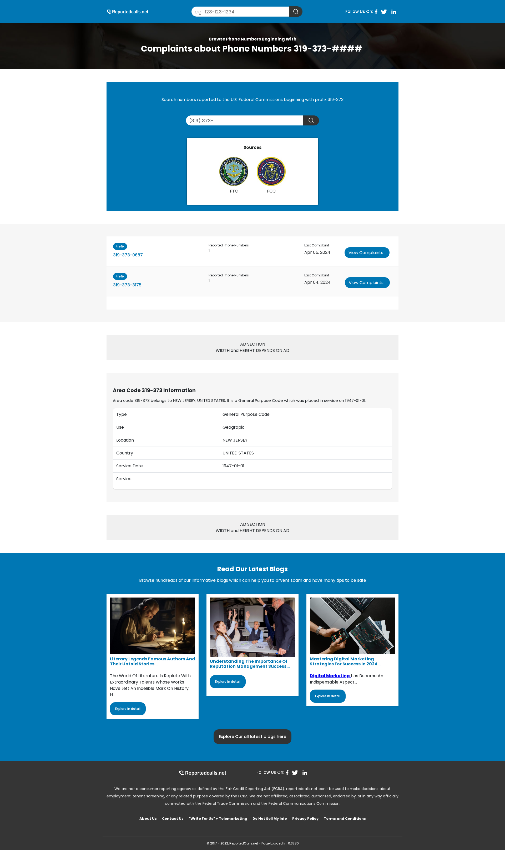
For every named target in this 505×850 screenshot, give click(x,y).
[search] (295, 11)
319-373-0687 (128, 255)
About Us (148, 818)
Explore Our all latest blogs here (252, 736)
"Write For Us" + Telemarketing (218, 818)
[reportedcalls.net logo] (202, 773)
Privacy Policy (305, 818)
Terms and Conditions (345, 818)
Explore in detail (127, 708)
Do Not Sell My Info (269, 818)
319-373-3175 (127, 285)
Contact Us (173, 818)
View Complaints (366, 253)
